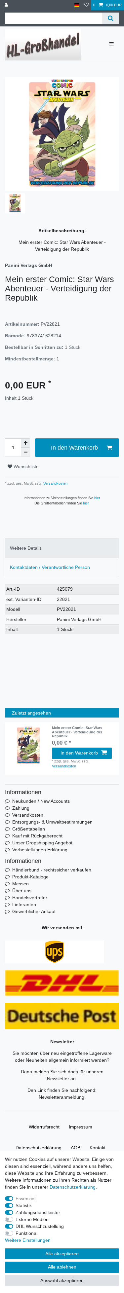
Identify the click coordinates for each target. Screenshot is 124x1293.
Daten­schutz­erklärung (39, 1147)
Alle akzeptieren (62, 1253)
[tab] (62, 548)
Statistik (24, 1205)
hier (97, 498)
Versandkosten (54, 483)
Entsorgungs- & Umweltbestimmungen (52, 822)
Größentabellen (28, 828)
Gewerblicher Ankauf (34, 911)
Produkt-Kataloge (30, 876)
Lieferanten (24, 904)
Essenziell (26, 1198)
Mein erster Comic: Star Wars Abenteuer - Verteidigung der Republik (77, 732)
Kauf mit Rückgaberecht (37, 835)
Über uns (21, 890)
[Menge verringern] (25, 452)
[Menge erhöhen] (25, 443)
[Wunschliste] (86, 5)
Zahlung (20, 808)
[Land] (77, 5)
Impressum (80, 1126)
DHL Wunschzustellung (40, 1226)
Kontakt (97, 1147)
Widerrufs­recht (44, 1126)
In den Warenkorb (74, 447)
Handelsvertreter (29, 897)
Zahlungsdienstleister (38, 1212)
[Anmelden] (7, 5)
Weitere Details (26, 548)
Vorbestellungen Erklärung (39, 849)
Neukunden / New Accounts (41, 801)
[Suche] (110, 18)
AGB (75, 1147)
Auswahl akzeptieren (62, 1280)
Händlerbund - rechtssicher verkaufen (51, 869)
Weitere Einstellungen (28, 1240)
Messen (20, 883)
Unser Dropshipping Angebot (42, 842)
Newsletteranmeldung (61, 1097)
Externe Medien (32, 1219)
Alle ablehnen (62, 1267)
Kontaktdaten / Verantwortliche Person (50, 567)
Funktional (26, 1233)
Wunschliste (25, 466)
